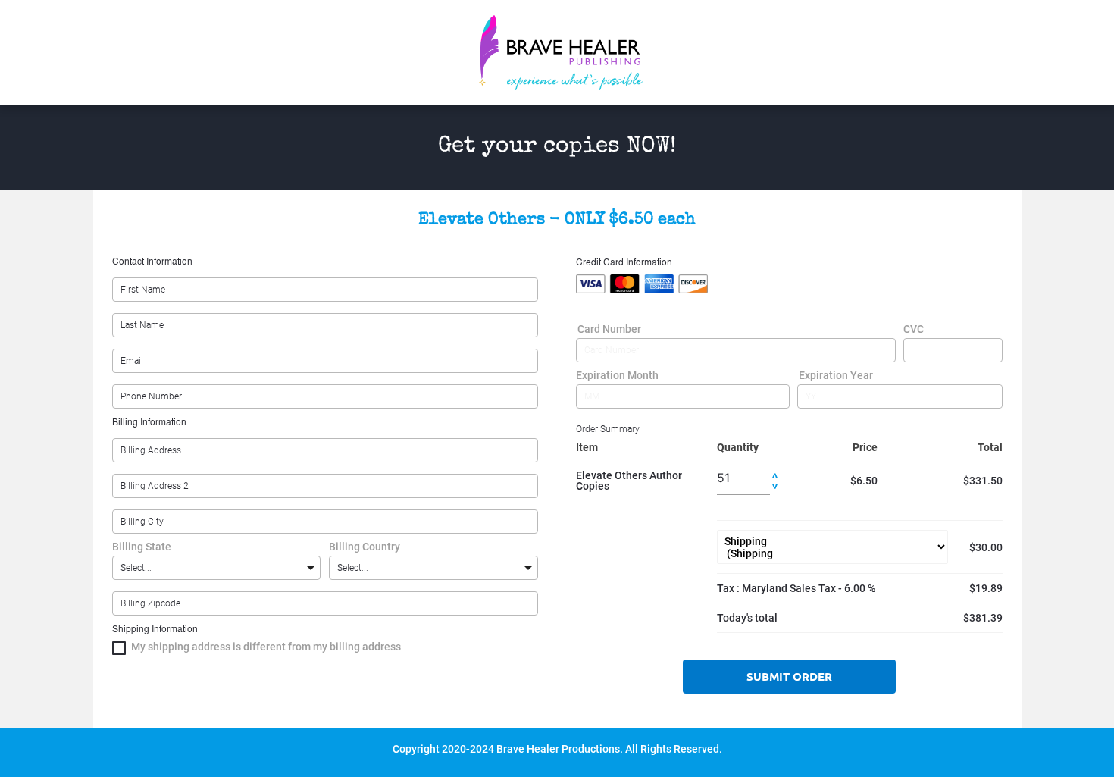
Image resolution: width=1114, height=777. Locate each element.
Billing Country (364, 547)
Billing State (141, 547)
